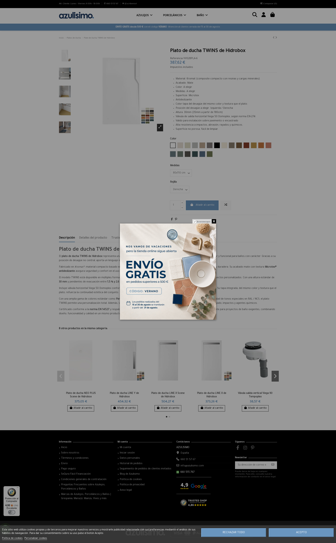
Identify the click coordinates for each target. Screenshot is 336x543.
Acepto (301, 532)
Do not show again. (204, 222)
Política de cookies (12, 538)
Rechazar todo (234, 532)
